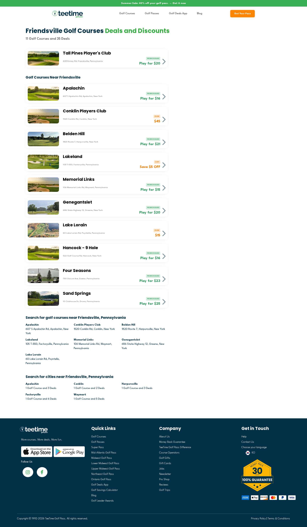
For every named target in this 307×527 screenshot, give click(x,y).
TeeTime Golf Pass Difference (175, 447)
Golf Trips (164, 490)
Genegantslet (131, 340)
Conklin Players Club (87, 325)
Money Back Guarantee (172, 442)
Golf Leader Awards (102, 501)
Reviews (163, 485)
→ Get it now (177, 3)
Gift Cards (165, 463)
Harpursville (130, 384)
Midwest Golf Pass (101, 458)
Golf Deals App (178, 13)
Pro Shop (164, 479)
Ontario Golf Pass (101, 479)
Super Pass (97, 447)
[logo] (52, 431)
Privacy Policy (258, 518)
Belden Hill (128, 325)
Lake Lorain (33, 355)
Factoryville (33, 394)
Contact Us (247, 442)
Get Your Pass (242, 13)
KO (253, 452)
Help (244, 436)
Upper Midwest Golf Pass (105, 469)
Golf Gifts (164, 458)
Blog (199, 13)
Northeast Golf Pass (102, 474)
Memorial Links (83, 340)
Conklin (79, 384)
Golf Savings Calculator (104, 490)
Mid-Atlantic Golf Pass (103, 452)
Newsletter (165, 474)
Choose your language (254, 447)
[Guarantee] (264, 475)
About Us (164, 436)
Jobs (161, 469)
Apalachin (32, 325)
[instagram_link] (42, 472)
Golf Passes (152, 13)
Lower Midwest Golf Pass (105, 463)
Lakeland (32, 340)
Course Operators (169, 452)
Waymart (80, 394)
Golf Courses (127, 13)
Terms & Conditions (279, 518)
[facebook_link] (28, 472)
